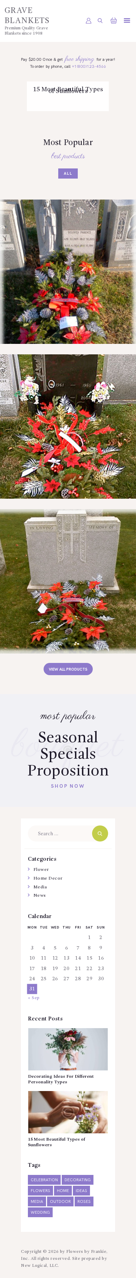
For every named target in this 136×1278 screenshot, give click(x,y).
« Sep (34, 998)
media (37, 1201)
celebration (44, 1180)
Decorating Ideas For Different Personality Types (61, 1079)
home (63, 1190)
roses (84, 1201)
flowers (40, 1190)
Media (40, 887)
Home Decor (48, 878)
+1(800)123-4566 (89, 66)
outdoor (60, 1201)
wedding (40, 1212)
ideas (81, 1190)
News (68, 88)
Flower (41, 869)
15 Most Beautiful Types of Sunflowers (68, 90)
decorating (78, 1180)
